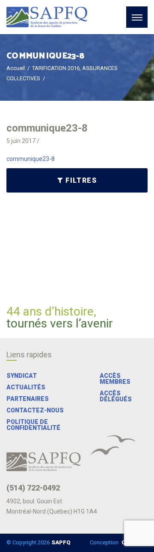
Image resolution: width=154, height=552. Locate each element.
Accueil (15, 68)
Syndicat (21, 376)
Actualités (25, 387)
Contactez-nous (35, 410)
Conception (118, 542)
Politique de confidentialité (33, 425)
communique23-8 (30, 158)
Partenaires (27, 399)
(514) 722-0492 (33, 488)
